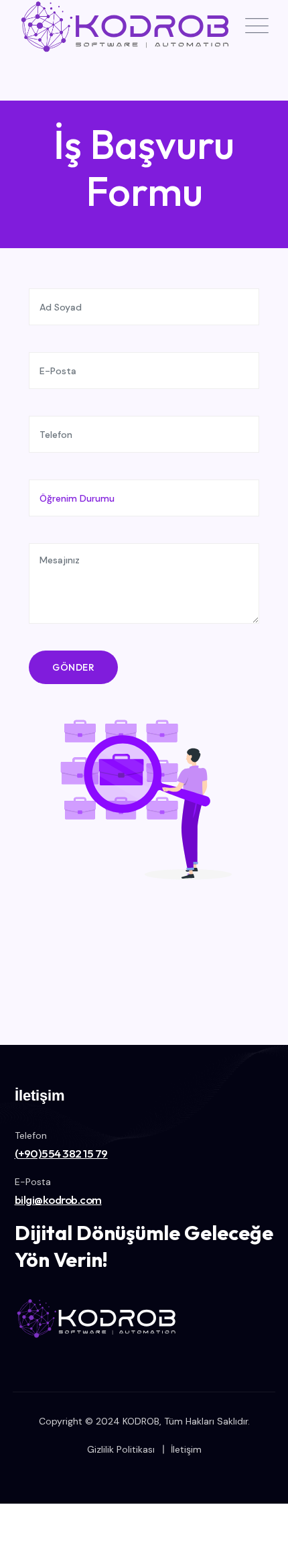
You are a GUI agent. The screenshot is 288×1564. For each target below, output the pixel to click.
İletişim (186, 1449)
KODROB (141, 1421)
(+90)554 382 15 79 (61, 1153)
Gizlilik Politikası (121, 1449)
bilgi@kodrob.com (58, 1199)
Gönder (73, 667)
